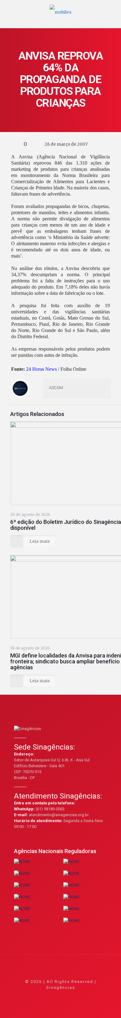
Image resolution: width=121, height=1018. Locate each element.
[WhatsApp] (35, 996)
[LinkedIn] (69, 996)
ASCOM (56, 387)
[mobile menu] (112, 9)
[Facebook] (44, 996)
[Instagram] (77, 996)
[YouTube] (60, 996)
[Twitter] (52, 996)
